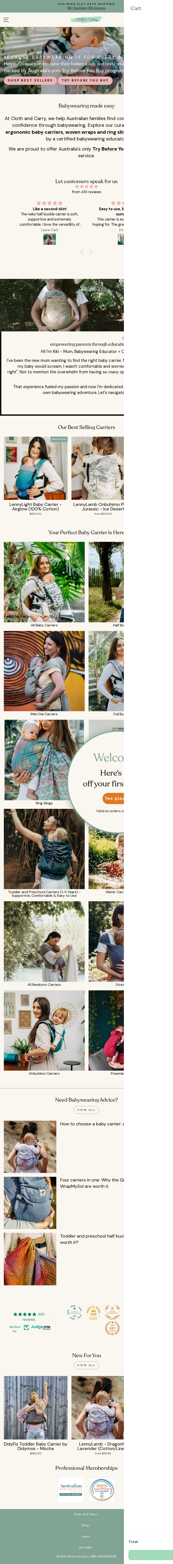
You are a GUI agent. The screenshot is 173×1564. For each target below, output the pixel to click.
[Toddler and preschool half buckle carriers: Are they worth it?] (30, 1259)
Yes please (118, 798)
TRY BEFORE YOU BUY (85, 80)
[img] (86, 186)
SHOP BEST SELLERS (30, 80)
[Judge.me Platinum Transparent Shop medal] (74, 1312)
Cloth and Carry (85, 1514)
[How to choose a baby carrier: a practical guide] (30, 1147)
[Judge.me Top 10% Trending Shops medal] (112, 1328)
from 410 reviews (86, 192)
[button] (83, 251)
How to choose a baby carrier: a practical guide (108, 1124)
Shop (85, 1525)
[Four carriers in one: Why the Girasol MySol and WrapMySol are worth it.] (30, 1203)
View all (86, 1110)
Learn (85, 1536)
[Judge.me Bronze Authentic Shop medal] (112, 1312)
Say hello (85, 1547)
